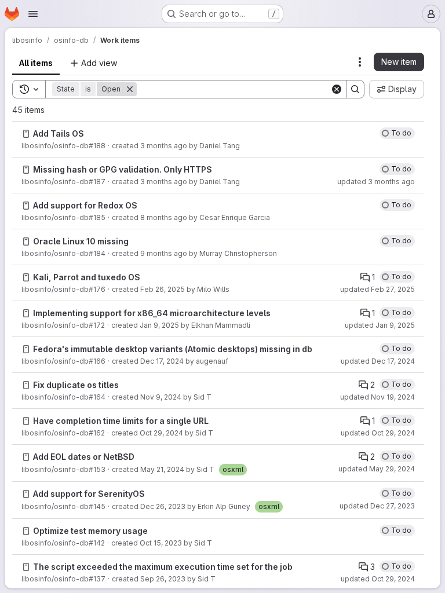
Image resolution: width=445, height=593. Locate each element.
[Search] (355, 89)
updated (376, 181)
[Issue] (26, 133)
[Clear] (337, 89)
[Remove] (130, 89)
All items (36, 63)
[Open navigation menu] (33, 14)
